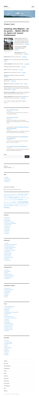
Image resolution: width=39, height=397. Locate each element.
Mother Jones (7, 351)
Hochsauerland (6, 197)
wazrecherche (23, 66)
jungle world (7, 350)
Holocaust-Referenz (8, 255)
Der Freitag (7, 340)
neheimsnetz (24, 72)
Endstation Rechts (8, 220)
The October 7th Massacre (9, 325)
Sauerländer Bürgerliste (9, 203)
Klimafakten (7, 309)
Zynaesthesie (7, 233)
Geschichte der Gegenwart (9, 245)
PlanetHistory (7, 258)
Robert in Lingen (7, 227)
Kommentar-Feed (8, 180)
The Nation (7, 354)
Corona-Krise (21, 194)
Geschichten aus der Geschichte (10, 250)
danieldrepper (26, 53)
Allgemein (13, 100)
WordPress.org (7, 181)
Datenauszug (6, 380)
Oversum (10, 202)
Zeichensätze (7, 330)
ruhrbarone (25, 83)
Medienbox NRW (8, 313)
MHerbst (6, 272)
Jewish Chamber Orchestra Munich (10, 223)
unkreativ (6, 296)
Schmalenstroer (7, 278)
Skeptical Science (8, 322)
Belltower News (7, 217)
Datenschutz (6, 378)
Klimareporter (7, 310)
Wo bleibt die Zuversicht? (14, 109)
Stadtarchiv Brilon (8, 260)
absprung (5, 61)
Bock (7, 117)
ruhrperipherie (6, 76)
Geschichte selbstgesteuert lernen (10, 247)
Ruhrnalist (6, 295)
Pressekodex (7, 319)
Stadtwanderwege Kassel (9, 323)
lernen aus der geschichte (9, 257)
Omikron (8, 202)
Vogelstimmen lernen (8, 326)
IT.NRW (22, 197)
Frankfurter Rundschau (8, 343)
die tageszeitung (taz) (8, 341)
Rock (4, 203)
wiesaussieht (21, 69)
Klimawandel (10, 199)
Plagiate (13, 101)
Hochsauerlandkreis (14, 197)
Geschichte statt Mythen (9, 248)
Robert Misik (7, 229)
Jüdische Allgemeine (8, 347)
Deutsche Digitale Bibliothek (9, 306)
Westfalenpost (16, 205)
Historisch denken (8, 254)
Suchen (5, 154)
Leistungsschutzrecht (7, 101)
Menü (33, 6)
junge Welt (6, 349)
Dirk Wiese (6, 195)
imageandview (16, 49)
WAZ (13, 205)
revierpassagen (13, 80)
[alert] (16, 189)
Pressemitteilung (23, 202)
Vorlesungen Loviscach (8, 327)
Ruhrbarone (7, 293)
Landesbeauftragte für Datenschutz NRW (11, 312)
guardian (6, 344)
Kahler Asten (25, 197)
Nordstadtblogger (8, 291)
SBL (26, 203)
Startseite (5, 361)
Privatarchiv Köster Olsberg (9, 275)
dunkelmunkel (27, 43)
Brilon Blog (7, 269)
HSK (21, 100)
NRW (26, 199)
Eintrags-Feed (7, 178)
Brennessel (6, 363)
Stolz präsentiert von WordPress (15, 393)
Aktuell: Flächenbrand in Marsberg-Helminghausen (18, 146)
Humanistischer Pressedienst (9, 221)
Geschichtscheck (7, 251)
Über (5, 388)
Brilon (15, 194)
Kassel (28, 197)
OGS (11, 101)
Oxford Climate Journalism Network (11, 317)
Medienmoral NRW (8, 224)
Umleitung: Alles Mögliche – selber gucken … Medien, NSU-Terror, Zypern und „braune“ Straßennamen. (16, 31)
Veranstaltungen (7, 385)
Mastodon (5, 390)
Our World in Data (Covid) (9, 316)
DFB (16, 100)
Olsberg (5, 202)
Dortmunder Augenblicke (9, 289)
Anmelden (6, 177)
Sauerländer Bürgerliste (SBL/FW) (19, 203)
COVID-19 (26, 194)
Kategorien (5, 165)
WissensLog (7, 231)
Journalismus (24, 100)
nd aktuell (6, 353)
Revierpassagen (7, 292)
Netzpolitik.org (7, 226)
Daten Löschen (6, 383)
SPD (11, 205)
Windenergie (25, 205)
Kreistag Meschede (15, 199)
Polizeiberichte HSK (8, 274)
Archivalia (6, 243)
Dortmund (18, 100)
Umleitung (16, 101)
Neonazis (24, 199)
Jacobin (6, 346)
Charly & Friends (8, 288)
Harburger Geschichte (8, 253)
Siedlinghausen (6, 205)
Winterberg (7, 207)
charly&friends (24, 56)
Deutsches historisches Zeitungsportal (11, 244)
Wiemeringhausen (21, 205)
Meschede (20, 199)
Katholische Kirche (6, 199)
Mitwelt (6, 315)
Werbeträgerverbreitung (8, 329)
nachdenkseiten (26, 63)
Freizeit (5, 370)
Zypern (20, 101)
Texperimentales (7, 230)
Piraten (17, 202)
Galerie (5, 373)
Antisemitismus (8, 194)
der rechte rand (7, 219)
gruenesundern (23, 97)
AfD (4, 194)
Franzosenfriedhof (7, 366)
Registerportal (7, 320)
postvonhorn (14, 89)
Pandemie (14, 202)
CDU (16, 194)
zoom (6, 6)
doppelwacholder (7, 271)
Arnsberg (11, 194)
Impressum (6, 375)
